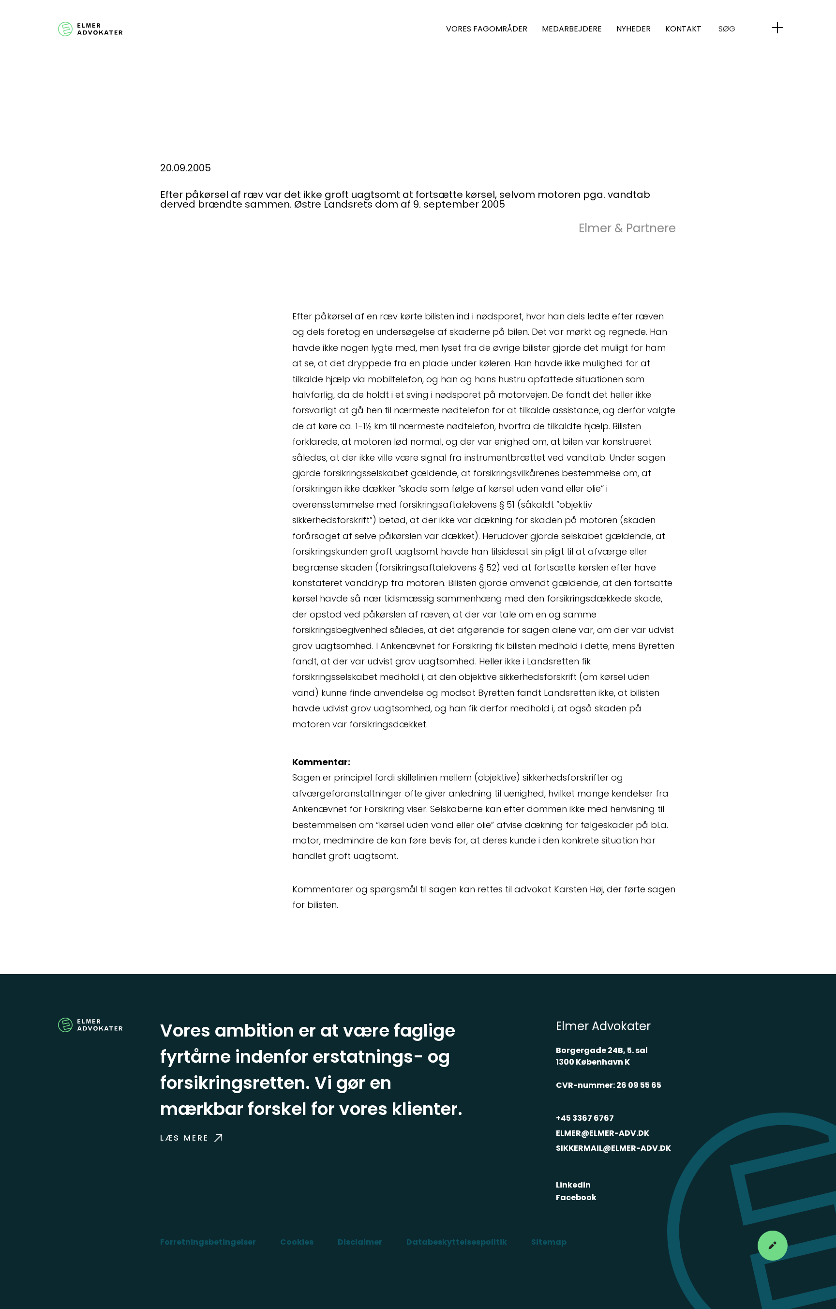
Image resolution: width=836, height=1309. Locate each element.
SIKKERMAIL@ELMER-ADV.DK (613, 1148)
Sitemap (549, 1242)
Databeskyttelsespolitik (456, 1242)
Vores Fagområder (486, 28)
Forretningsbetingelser (208, 1242)
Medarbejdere (572, 28)
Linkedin (573, 1184)
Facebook (576, 1197)
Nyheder (633, 28)
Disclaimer (360, 1242)
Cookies (297, 1242)
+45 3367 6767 (585, 1118)
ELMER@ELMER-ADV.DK (602, 1133)
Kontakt (683, 28)
